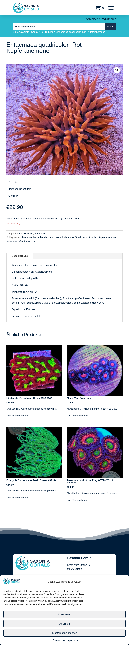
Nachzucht (12, 241)
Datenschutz (59, 640)
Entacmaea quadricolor (44, 265)
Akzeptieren (64, 614)
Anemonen (40, 233)
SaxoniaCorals (21, 31)
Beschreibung (20, 255)
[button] (117, 70)
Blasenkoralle (40, 237)
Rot (34, 241)
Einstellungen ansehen (64, 632)
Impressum (72, 640)
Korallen (93, 237)
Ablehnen (64, 623)
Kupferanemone (107, 237)
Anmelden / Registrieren (101, 19)
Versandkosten (72, 218)
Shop (34, 31)
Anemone (27, 237)
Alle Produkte (46, 31)
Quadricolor (25, 241)
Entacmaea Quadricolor (74, 237)
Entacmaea (55, 237)
